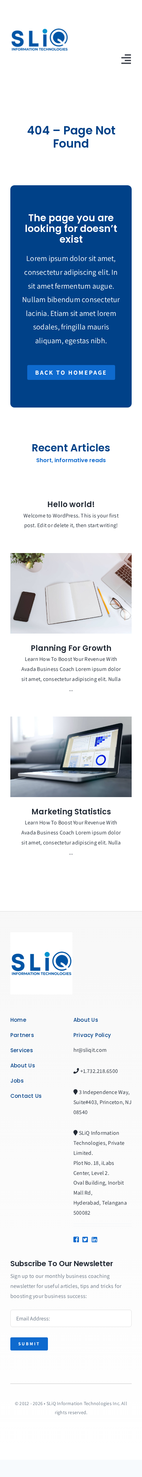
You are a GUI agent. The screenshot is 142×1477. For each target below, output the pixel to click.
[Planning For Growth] (71, 593)
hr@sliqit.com (89, 1050)
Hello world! (71, 504)
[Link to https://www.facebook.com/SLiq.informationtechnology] (75, 1239)
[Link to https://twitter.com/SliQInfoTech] (84, 1239)
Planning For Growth (71, 648)
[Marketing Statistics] (71, 757)
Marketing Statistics (71, 811)
